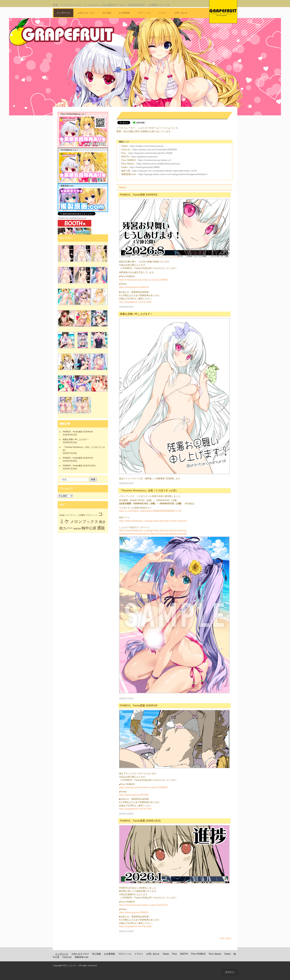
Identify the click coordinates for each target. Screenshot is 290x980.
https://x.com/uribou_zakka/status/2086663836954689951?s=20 (150, 511)
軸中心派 (89, 528)
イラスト (162, 13)
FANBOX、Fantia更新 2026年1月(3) (140, 820)
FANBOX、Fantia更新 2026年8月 (139, 194)
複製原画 (77, 529)
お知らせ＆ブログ (86, 13)
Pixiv (174, 954)
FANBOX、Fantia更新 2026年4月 (139, 705)
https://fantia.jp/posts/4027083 (134, 795)
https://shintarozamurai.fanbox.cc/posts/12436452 (143, 280)
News (122, 187)
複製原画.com (81, 957)
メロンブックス (84, 521)
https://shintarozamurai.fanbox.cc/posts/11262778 (143, 905)
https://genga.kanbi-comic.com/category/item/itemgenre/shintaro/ (172, 174)
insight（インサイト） (68, 515)
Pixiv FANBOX (198, 954)
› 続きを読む (225, 938)
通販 (101, 528)
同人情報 (107, 13)
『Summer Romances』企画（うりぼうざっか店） (149, 490)
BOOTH (184, 954)
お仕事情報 (124, 13)
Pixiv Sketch (215, 954)
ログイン (229, 972)
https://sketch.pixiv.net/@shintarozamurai (158, 163)
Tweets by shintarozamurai (72, 218)
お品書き (82, 515)
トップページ (63, 13)
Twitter (166, 954)
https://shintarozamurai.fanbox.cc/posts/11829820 (143, 787)
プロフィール (143, 13)
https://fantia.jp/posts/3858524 (134, 912)
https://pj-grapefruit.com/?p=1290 (135, 302)
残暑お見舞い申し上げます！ (136, 313)
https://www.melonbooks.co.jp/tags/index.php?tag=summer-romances (153, 521)
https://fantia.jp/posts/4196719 (134, 287)
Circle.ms (67, 957)
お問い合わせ (180, 13)
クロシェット (91, 515)
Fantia (227, 954)
